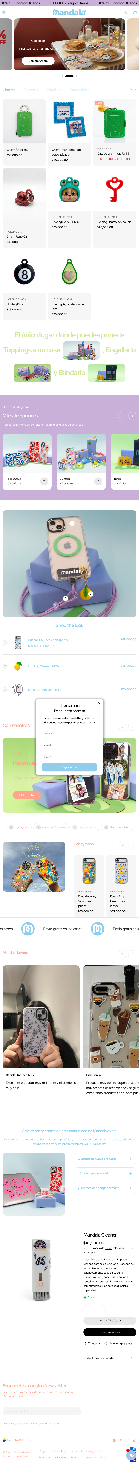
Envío (108, 1248)
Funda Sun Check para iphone (48, 640)
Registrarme (69, 767)
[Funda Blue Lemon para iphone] (121, 870)
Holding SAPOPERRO (66, 222)
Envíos (73, 1451)
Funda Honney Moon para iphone (87, 901)
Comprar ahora (110, 1332)
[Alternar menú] (4, 12)
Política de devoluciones (53, 1457)
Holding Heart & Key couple (114, 222)
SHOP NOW (26, 795)
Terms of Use (36, 1423)
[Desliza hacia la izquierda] (122, 416)
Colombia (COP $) (18, 1440)
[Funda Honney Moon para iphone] (89, 870)
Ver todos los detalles (100, 1358)
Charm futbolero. (17, 150)
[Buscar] (127, 12)
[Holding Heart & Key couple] (114, 189)
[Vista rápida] (41, 107)
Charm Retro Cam (18, 237)
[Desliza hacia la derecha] (132, 416)
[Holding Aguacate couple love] (69, 271)
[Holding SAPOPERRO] (69, 189)
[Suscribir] (77, 1411)
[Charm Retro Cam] (24, 197)
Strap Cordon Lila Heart (44, 690)
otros (133, 89)
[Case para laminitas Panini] (114, 121)
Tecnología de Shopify (15, 1456)
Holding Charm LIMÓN (43, 666)
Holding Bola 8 (16, 304)
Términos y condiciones (94, 1451)
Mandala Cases (22, 1452)
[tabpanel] (69, 209)
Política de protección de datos (89, 1457)
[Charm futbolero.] (24, 121)
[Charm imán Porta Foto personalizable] (69, 121)
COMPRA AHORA (37, 61)
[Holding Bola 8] (24, 271)
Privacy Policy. (52, 1423)
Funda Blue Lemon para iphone (117, 901)
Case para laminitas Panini (113, 153)
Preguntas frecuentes (52, 1451)
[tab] (9, 89)
